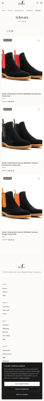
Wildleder (30, 10)
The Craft (6, 310)
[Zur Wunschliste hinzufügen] (39, 40)
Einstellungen (22, 394)
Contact (5, 325)
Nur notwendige (22, 389)
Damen (5, 292)
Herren (10, 10)
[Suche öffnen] (37, 3)
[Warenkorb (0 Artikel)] (41, 3)
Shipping (6, 328)
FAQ (4, 339)
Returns (5, 332)
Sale (4, 295)
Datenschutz (7, 354)
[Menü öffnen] (2, 3)
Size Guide (6, 336)
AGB (4, 357)
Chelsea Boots (19, 10)
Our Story (6, 307)
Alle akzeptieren (22, 384)
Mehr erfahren (25, 378)
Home (4, 10)
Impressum (6, 350)
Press (4, 314)
